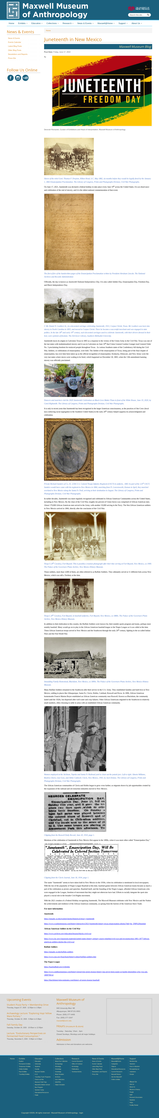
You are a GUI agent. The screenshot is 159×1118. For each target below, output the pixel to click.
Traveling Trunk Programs (43, 1077)
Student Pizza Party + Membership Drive (27, 1004)
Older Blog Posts (14, 50)
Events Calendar (14, 42)
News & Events (14, 38)
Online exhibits (115, 1079)
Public (36, 1095)
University (38, 1064)
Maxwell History (116, 1074)
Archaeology (59, 1064)
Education (38, 1061)
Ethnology (58, 1066)
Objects (113, 1066)
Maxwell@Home (116, 1061)
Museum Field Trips (41, 1082)
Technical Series (77, 1071)
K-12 (36, 1074)
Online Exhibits (23, 1069)
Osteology (58, 1069)
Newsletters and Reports (17, 54)
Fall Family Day (14, 1024)
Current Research (77, 1061)
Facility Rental (134, 1105)
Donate (132, 1074)
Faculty (37, 1069)
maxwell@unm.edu (64, 1021)
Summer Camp (39, 1090)
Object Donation (60, 1084)
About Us (132, 1087)
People (132, 1092)
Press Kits (12, 58)
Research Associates (136, 1097)
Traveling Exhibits (24, 1074)
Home (11, 23)
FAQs (131, 1102)
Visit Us (132, 1084)
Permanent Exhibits (25, 1064)
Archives (57, 1077)
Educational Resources (42, 1092)
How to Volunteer (135, 1066)
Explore (21, 1061)
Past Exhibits (23, 1071)
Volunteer (132, 1064)
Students (37, 1066)
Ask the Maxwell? (116, 1077)
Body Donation (59, 1074)
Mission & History (135, 1089)
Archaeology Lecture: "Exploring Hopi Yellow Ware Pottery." (29, 1015)
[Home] (47, 10)
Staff (131, 1094)
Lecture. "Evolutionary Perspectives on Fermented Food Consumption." (26, 1035)
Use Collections (59, 1079)
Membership (133, 1061)
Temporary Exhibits (25, 1066)
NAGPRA (58, 1082)
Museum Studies (40, 1071)
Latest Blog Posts (15, 46)
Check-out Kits (39, 1079)
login (81, 1113)
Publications (75, 1069)
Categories (114, 1064)
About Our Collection (61, 1061)
